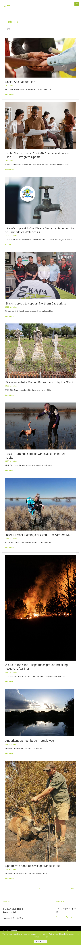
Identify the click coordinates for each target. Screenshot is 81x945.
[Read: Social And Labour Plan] (40, 57)
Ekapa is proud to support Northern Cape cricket (36, 303)
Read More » (9, 94)
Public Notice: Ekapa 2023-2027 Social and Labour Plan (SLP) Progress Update (37, 155)
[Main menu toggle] (76, 4)
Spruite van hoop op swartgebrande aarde (32, 865)
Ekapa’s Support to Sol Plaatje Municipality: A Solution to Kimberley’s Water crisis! (40, 230)
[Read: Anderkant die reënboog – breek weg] (39, 712)
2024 (7, 236)
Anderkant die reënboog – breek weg (29, 740)
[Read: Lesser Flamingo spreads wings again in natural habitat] (40, 426)
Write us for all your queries (66, 917)
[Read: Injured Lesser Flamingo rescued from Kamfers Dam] (40, 504)
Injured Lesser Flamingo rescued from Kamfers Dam (38, 534)
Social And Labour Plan (20, 81)
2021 (6, 744)
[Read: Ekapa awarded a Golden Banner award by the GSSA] (40, 351)
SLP (6, 85)
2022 (7, 307)
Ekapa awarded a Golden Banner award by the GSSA (39, 382)
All (10, 236)
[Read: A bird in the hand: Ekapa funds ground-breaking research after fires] (40, 607)
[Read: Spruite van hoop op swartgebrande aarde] (40, 811)
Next (73, 888)
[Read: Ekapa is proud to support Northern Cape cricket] (40, 275)
